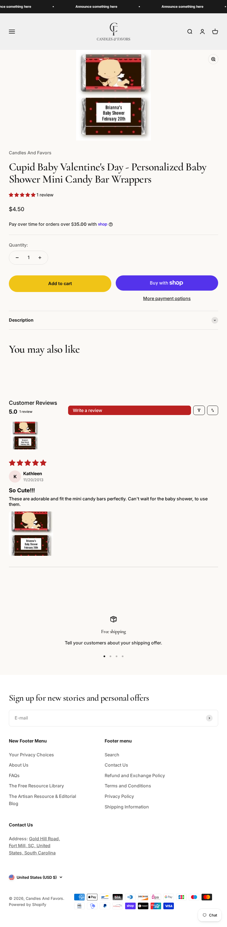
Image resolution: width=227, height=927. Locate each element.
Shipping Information (127, 807)
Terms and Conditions (128, 785)
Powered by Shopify (27, 904)
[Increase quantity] (40, 257)
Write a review (87, 410)
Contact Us (116, 765)
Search (112, 754)
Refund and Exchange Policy (135, 775)
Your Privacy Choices (31, 754)
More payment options (167, 298)
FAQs (14, 775)
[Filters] (199, 410)
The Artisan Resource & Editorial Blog (42, 799)
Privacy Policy (119, 796)
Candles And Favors (30, 152)
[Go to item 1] (25, 435)
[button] (23, 195)
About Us (19, 765)
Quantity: (18, 245)
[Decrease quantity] (17, 257)
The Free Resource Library (36, 785)
